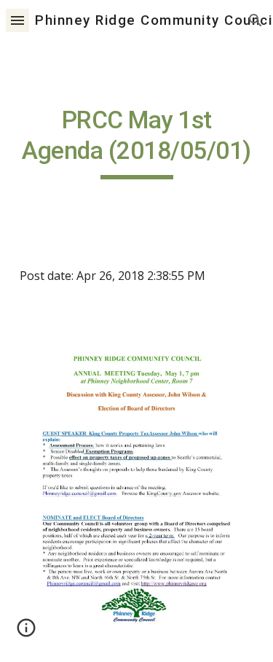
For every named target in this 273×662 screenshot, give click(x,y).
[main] (137, 142)
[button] (17, 20)
